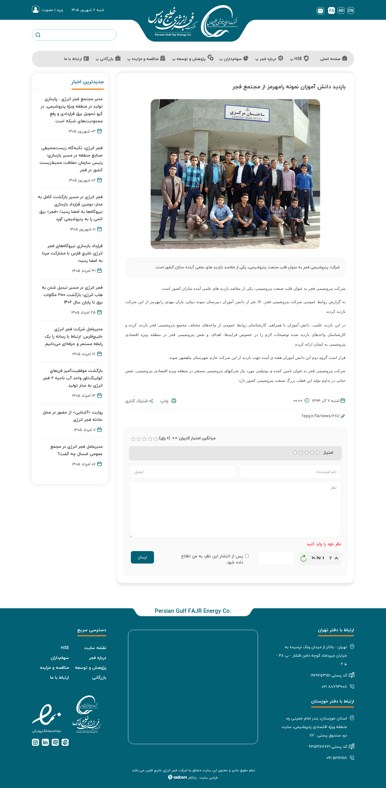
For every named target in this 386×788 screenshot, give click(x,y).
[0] (133, 439)
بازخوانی (304, 556)
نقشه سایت (95, 647)
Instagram (35, 742)
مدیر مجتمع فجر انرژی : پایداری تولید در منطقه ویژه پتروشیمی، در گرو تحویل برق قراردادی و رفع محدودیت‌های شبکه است (72, 110)
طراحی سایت (208, 778)
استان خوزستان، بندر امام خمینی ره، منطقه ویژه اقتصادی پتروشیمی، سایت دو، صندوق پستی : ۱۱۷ (314, 727)
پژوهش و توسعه (90, 667)
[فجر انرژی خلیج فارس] (193, 21)
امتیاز (329, 452)
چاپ (166, 400)
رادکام (192, 778)
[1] (295, 452)
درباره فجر (97, 657)
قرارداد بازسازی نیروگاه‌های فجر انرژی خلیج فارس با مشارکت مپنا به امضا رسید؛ (72, 253)
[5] (317, 452)
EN (350, 10)
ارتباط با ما (59, 677)
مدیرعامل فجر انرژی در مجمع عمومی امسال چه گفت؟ (76, 450)
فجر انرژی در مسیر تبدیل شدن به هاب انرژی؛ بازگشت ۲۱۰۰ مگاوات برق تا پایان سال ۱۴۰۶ (72, 295)
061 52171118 (336, 757)
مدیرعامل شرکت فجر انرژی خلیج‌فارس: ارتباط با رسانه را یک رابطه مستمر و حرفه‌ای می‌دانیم (74, 336)
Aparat (55, 742)
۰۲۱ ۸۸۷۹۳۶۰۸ (334, 686)
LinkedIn (45, 742)
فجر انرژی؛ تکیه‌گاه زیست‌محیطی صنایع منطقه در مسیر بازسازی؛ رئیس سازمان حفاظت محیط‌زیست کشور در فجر (71, 159)
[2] (300, 452)
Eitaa (65, 742)
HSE (65, 647)
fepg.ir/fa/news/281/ (321, 415)
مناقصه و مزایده (54, 667)
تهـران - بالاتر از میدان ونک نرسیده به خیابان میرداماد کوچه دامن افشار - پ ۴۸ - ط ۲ (311, 655)
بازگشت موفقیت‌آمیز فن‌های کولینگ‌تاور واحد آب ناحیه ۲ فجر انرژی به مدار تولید (73, 378)
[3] (306, 452)
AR (341, 10)
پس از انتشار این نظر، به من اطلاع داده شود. (212, 559)
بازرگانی (99, 677)
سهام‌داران (60, 657)
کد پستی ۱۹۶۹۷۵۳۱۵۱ (329, 675)
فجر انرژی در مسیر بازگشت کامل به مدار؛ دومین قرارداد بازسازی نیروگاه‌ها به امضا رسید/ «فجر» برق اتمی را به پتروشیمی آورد (70, 207)
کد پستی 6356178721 (328, 746)
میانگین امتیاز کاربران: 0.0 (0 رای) (187, 438)
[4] (312, 452)
